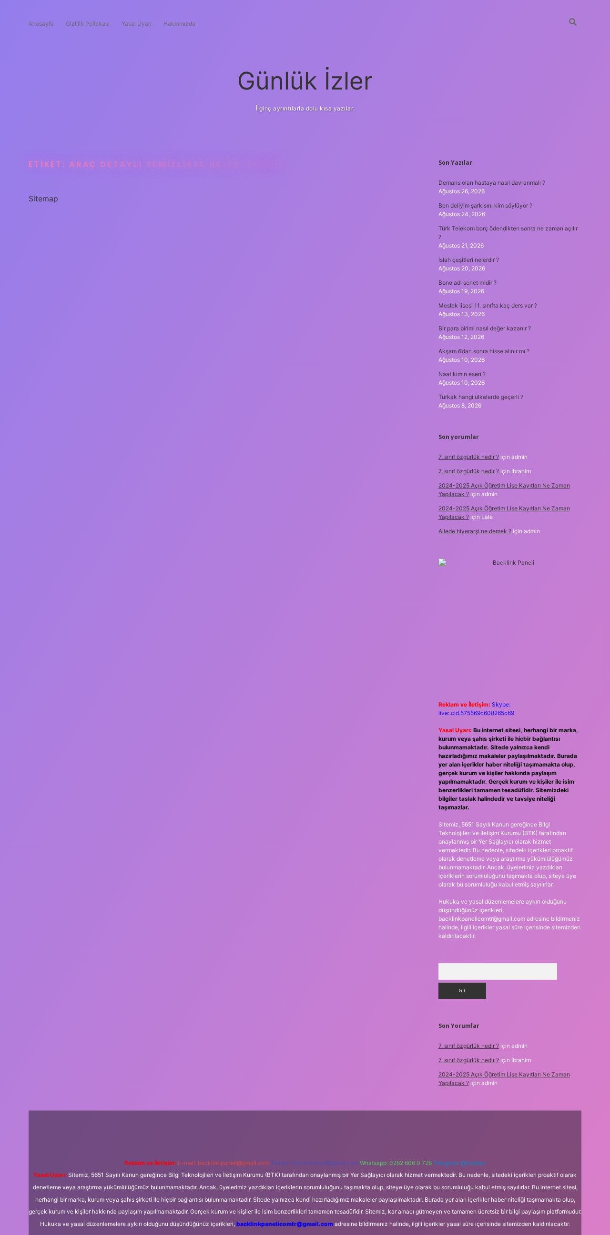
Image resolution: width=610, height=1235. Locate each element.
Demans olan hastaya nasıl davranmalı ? (491, 182)
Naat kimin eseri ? (462, 374)
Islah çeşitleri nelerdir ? (468, 259)
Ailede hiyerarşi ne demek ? (474, 531)
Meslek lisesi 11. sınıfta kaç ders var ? (487, 305)
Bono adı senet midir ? (467, 282)
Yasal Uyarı (137, 23)
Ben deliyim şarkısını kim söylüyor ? (485, 205)
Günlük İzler (305, 80)
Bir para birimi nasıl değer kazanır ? (484, 328)
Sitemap (43, 198)
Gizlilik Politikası (88, 23)
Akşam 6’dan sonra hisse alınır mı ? (483, 351)
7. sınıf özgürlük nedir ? (468, 456)
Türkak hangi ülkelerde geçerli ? (480, 396)
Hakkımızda (179, 23)
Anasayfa (41, 23)
